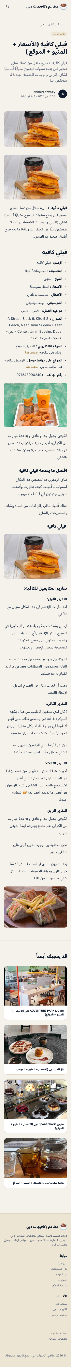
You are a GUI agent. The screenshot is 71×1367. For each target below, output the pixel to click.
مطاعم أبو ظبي (59, 1314)
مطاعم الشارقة (59, 1333)
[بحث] (7, 6)
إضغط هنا (31, 352)
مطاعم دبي (61, 1303)
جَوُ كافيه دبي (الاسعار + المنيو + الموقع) (40, 1069)
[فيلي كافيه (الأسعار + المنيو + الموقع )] (35, 177)
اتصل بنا (62, 1279)
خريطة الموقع (59, 1285)
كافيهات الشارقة (58, 1338)
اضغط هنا (32, 367)
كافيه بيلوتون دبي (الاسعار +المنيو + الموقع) (37, 1182)
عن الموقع (61, 1274)
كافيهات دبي (47, 24)
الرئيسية (62, 24)
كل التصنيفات (59, 1268)
